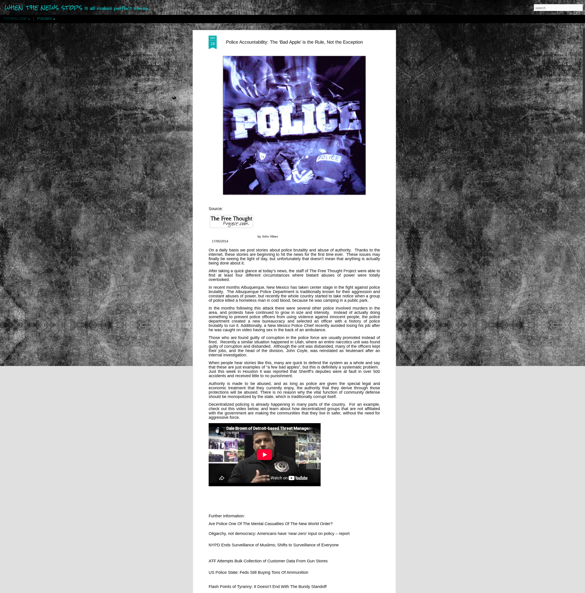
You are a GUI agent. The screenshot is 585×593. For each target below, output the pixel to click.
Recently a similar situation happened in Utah (261, 342)
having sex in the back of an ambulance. (289, 330)
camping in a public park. (345, 300)
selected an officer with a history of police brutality (294, 323)
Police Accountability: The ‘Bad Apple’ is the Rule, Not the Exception (294, 42)
